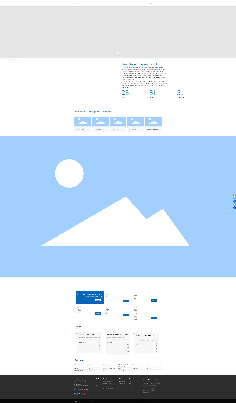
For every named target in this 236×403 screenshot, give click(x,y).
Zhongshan (152, 400)
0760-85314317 (148, 387)
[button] (213, 54)
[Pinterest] (84, 394)
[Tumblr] (82, 394)
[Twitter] (80, 394)
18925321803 (148, 388)
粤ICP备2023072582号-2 (135, 400)
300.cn (148, 400)
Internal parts (115, 129)
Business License (98, 401)
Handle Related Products (153, 129)
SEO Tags (158, 400)
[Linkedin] (77, 394)
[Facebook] (75, 394)
